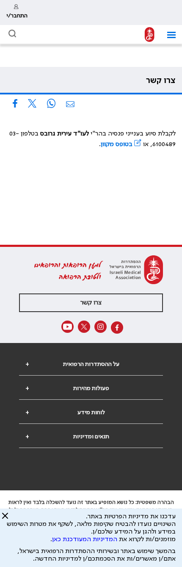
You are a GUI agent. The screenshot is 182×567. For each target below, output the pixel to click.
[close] (5, 519)
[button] (168, 35)
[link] (17, 12)
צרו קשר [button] (91, 302)
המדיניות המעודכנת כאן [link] (84, 539)
